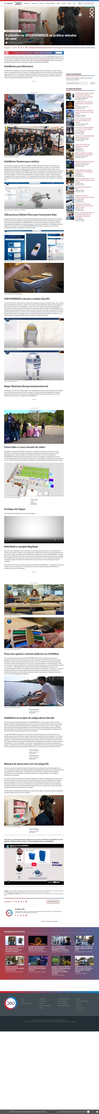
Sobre (78, 998)
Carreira (41, 3)
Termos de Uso (80, 1008)
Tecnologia (34, 3)
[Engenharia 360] (14, 3)
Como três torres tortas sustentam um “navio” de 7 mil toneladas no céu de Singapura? (84, 129)
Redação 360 (20, 909)
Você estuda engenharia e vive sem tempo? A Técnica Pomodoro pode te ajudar (84, 180)
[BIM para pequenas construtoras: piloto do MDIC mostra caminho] (70, 156)
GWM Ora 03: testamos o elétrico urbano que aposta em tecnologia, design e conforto (83, 969)
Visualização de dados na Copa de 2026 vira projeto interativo (37, 968)
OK (88, 1111)
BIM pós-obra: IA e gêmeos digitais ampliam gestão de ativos (84, 948)
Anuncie (78, 1005)
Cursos (69, 3)
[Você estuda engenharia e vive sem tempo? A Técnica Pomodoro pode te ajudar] (70, 182)
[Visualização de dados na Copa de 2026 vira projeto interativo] (70, 165)
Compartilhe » (7, 47)
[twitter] (16, 48)
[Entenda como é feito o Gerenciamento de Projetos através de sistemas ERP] (70, 199)
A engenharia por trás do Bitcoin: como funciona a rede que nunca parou (84, 103)
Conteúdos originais (27, 1003)
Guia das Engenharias (64, 998)
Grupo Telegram (62, 1003)
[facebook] (13, 48)
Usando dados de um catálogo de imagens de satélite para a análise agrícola (84, 112)
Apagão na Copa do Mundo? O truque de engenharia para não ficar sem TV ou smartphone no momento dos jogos (61, 970)
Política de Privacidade (52, 1111)
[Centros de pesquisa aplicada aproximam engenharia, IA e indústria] (70, 122)
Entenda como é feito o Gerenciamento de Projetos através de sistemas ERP (84, 197)
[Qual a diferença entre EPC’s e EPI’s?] (70, 190)
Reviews (64, 3)
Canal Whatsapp (63, 1001)
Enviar (92, 83)
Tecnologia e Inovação (12, 31)
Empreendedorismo (50, 3)
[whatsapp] (18, 48)
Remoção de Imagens (82, 1001)
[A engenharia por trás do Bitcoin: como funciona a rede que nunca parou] (70, 105)
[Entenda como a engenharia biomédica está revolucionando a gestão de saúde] (70, 207)
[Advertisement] (34, 87)
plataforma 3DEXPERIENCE (42, 60)
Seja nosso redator (64, 1005)
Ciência (58, 3)
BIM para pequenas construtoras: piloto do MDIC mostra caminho (14, 968)
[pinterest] (26, 48)
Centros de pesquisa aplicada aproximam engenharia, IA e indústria (83, 120)
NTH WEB (73, 1021)
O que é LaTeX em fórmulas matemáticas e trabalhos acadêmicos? (82, 146)
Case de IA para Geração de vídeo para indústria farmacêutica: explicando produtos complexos (84, 95)
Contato (78, 1003)
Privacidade (79, 1010)
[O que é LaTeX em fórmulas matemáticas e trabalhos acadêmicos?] (70, 148)
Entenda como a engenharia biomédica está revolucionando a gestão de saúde (84, 205)
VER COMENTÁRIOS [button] (53, 901)
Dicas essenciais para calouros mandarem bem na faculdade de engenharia (84, 171)
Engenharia (42, 998)
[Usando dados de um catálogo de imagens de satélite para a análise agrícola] (70, 113)
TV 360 (22, 998)
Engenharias (27, 3)
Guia (74, 3)
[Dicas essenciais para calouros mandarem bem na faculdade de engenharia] (70, 173)
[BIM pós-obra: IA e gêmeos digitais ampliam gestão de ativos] (70, 139)
